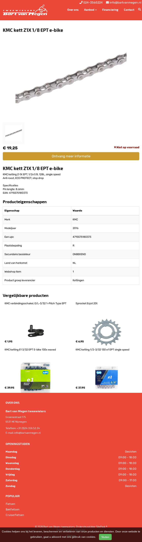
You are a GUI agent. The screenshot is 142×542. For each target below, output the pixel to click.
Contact (129, 9)
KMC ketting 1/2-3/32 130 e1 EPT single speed (102, 349)
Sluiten (105, 537)
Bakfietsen (12, 509)
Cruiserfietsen (15, 514)
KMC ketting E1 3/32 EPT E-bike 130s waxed (30, 349)
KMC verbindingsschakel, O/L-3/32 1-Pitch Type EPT (35, 303)
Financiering (110, 9)
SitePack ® (101, 526)
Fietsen (10, 503)
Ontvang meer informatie (71, 156)
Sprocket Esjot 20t (86, 303)
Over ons (73, 9)
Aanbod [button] (89, 9)
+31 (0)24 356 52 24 (28, 428)
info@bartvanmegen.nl (27, 432)
